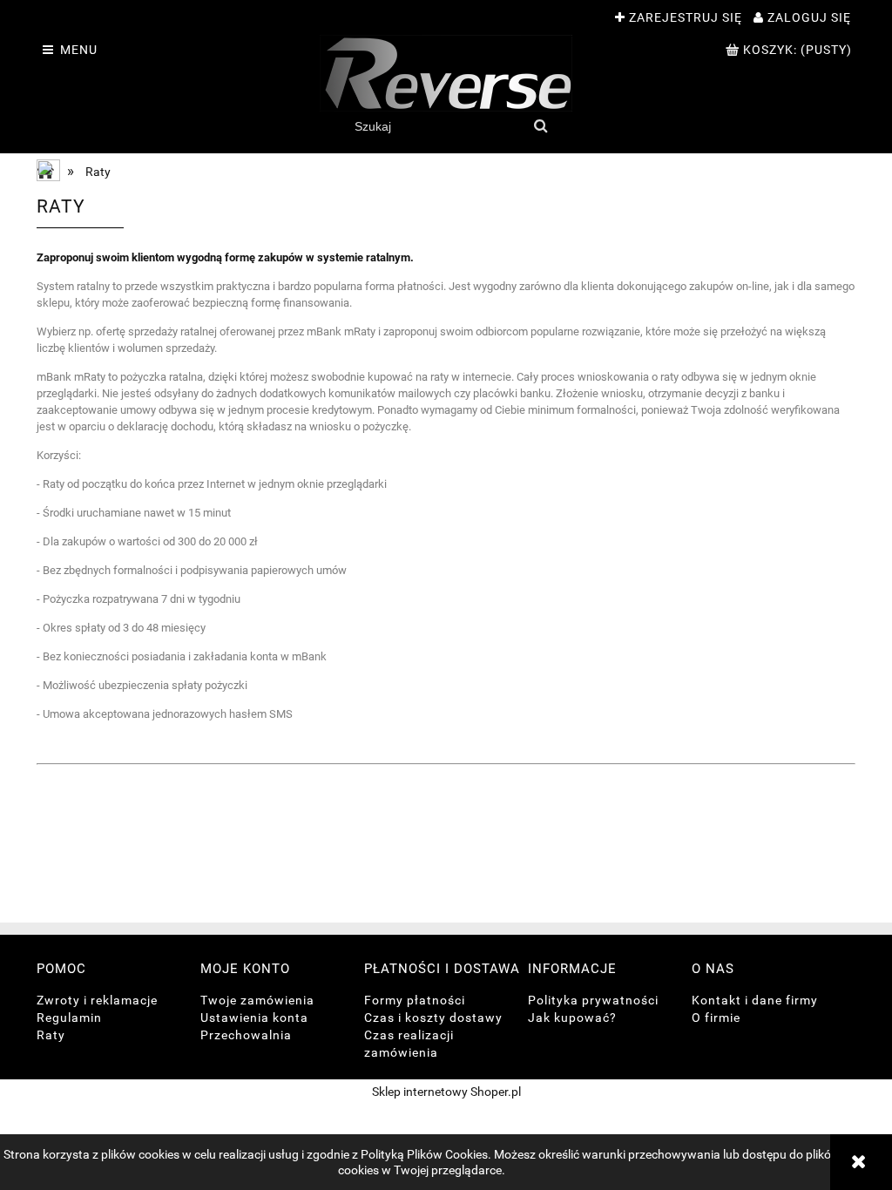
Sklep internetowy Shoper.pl (446, 1092)
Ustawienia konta (254, 1017)
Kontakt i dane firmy (755, 1000)
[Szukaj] (541, 126)
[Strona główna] (446, 73)
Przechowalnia (246, 1035)
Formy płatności (414, 1000)
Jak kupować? (572, 1017)
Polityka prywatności (593, 1000)
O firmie (716, 1017)
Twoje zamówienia (257, 1000)
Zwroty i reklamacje (97, 1000)
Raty (51, 1035)
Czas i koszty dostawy (433, 1017)
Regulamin (69, 1017)
